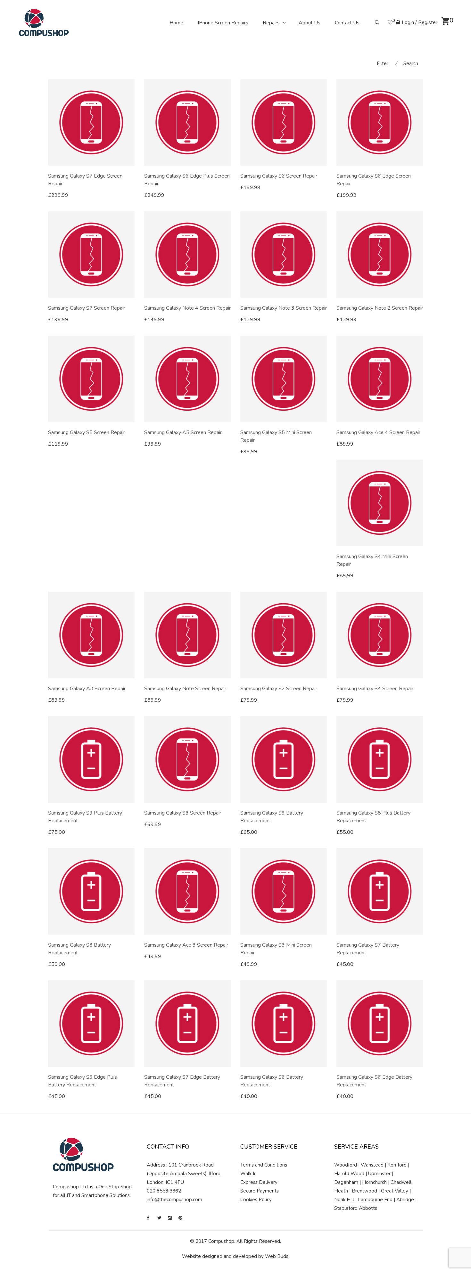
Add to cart (67, 195)
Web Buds (276, 1256)
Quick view (132, 195)
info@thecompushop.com (174, 1199)
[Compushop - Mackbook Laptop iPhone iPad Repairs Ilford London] (44, 22)
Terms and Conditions (263, 1165)
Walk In (248, 1173)
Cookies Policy (256, 1199)
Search (410, 63)
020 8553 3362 (164, 1191)
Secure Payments (259, 1191)
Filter (382, 63)
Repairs (271, 22)
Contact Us (347, 22)
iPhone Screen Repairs (223, 22)
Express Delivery (258, 1182)
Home (176, 22)
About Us (309, 22)
